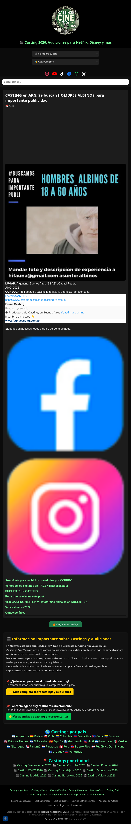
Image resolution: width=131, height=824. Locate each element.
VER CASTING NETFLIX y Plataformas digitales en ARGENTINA (46, 601)
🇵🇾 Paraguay (50, 746)
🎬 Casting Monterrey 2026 (100, 770)
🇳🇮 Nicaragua (15, 746)
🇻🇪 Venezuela (74, 751)
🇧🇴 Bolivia (36, 736)
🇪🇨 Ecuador (111, 736)
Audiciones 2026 (75, 805)
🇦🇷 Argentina (20, 736)
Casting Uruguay (36, 794)
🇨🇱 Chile (49, 736)
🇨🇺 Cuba (97, 736)
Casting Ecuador (77, 794)
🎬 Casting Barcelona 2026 (65, 775)
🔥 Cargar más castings (65, 624)
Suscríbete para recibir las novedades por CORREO (38, 580)
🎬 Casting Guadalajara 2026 (62, 770)
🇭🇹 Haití (89, 741)
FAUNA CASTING (16, 295)
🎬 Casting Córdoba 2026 (69, 765)
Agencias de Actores (108, 800)
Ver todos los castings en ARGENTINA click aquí (36, 585)
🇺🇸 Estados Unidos (16, 741)
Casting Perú (112, 790)
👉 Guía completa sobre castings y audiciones (40, 692)
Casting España (58, 790)
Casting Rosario (61, 800)
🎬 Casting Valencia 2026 (99, 775)
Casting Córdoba (42, 800)
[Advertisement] (65, 134)
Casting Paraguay (57, 794)
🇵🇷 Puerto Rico (80, 746)
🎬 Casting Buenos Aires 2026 (32, 765)
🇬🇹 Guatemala (73, 741)
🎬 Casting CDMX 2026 (28, 770)
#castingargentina (72, 312)
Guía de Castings (56, 805)
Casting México (39, 790)
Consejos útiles (15, 612)
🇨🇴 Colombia (64, 736)
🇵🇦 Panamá (33, 746)
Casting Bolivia (96, 794)
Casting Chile (96, 790)
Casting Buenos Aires (21, 800)
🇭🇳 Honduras (103, 741)
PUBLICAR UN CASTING (21, 591)
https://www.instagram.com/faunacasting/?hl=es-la (35, 299)
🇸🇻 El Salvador (39, 741)
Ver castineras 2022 (18, 607)
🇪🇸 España (56, 741)
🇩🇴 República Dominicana (107, 746)
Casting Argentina (19, 790)
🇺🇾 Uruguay (56, 751)
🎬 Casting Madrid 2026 (31, 775)
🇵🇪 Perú (64, 746)
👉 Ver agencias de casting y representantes (39, 716)
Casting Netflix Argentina (84, 800)
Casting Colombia (78, 790)
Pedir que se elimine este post (24, 596)
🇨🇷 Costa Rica (82, 736)
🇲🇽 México (120, 741)
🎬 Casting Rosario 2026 (102, 765)
